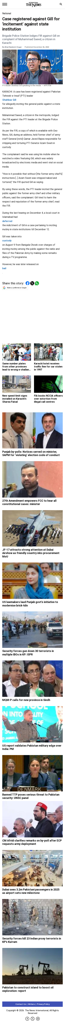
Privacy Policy (43, 1004)
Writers (31, 1004)
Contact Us (20, 1004)
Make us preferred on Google (16, 288)
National (6, 13)
